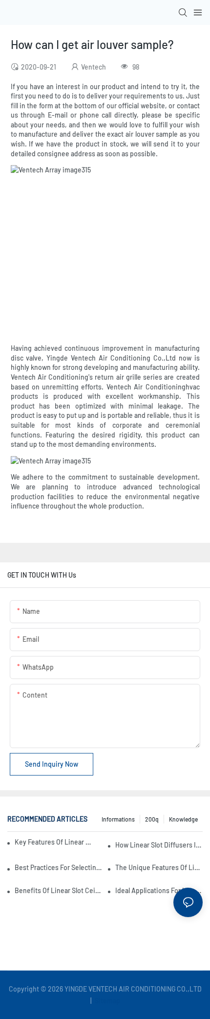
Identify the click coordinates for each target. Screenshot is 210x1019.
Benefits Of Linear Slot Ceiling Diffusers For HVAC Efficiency (58, 890)
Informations (118, 819)
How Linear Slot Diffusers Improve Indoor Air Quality (159, 845)
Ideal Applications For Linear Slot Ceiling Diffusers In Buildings (159, 890)
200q (152, 819)
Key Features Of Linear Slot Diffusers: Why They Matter (55, 842)
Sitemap (106, 1000)
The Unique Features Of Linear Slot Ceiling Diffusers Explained (159, 867)
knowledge (183, 819)
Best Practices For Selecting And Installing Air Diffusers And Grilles (58, 867)
